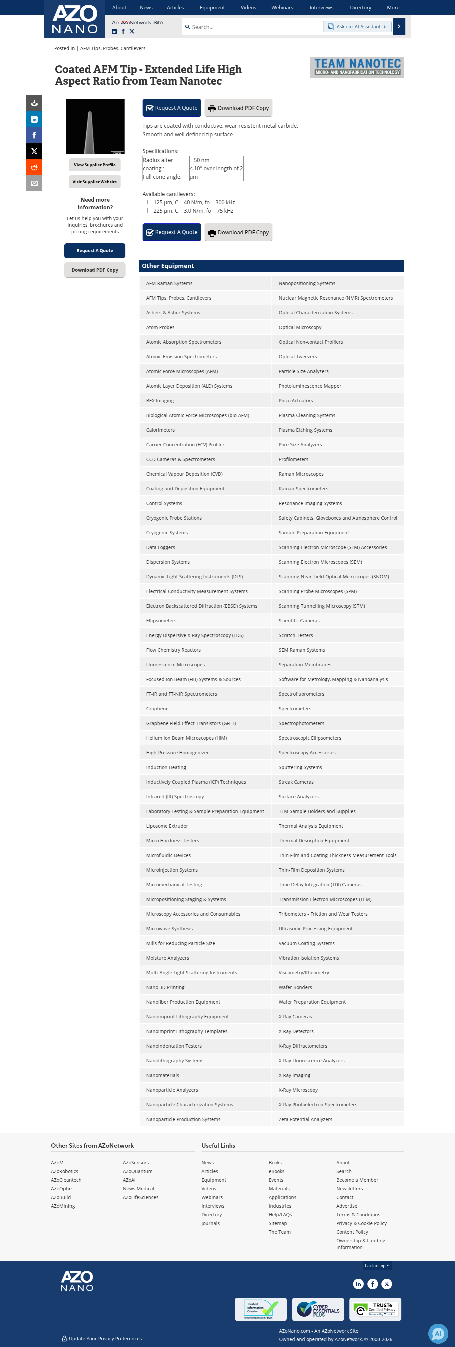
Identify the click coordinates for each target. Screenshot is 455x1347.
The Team (280, 1232)
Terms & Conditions (358, 1214)
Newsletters (349, 1188)
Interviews (213, 1206)
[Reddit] (34, 167)
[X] (34, 151)
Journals (211, 1223)
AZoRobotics (64, 1171)
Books (275, 1162)
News (208, 1162)
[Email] (34, 183)
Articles (210, 1171)
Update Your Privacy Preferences (105, 1338)
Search (344, 1171)
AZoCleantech (66, 1180)
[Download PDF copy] (34, 103)
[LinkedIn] (34, 119)
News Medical (138, 1188)
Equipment (214, 1180)
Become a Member (357, 1180)
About (343, 1162)
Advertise (346, 1206)
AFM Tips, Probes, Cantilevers (113, 48)
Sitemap (278, 1223)
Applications (282, 1197)
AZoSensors (136, 1162)
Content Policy (352, 1232)
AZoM (57, 1162)
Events (276, 1180)
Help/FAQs (280, 1214)
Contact (344, 1197)
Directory (212, 1214)
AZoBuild (61, 1197)
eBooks (276, 1171)
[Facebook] (34, 135)
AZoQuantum (138, 1171)
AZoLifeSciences (141, 1197)
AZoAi (129, 1180)
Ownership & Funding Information (360, 1243)
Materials (279, 1188)
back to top (375, 1265)
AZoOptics (62, 1188)
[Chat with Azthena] (438, 1334)
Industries (280, 1206)
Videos (209, 1188)
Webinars (212, 1197)
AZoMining (63, 1206)
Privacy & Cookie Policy (361, 1223)
